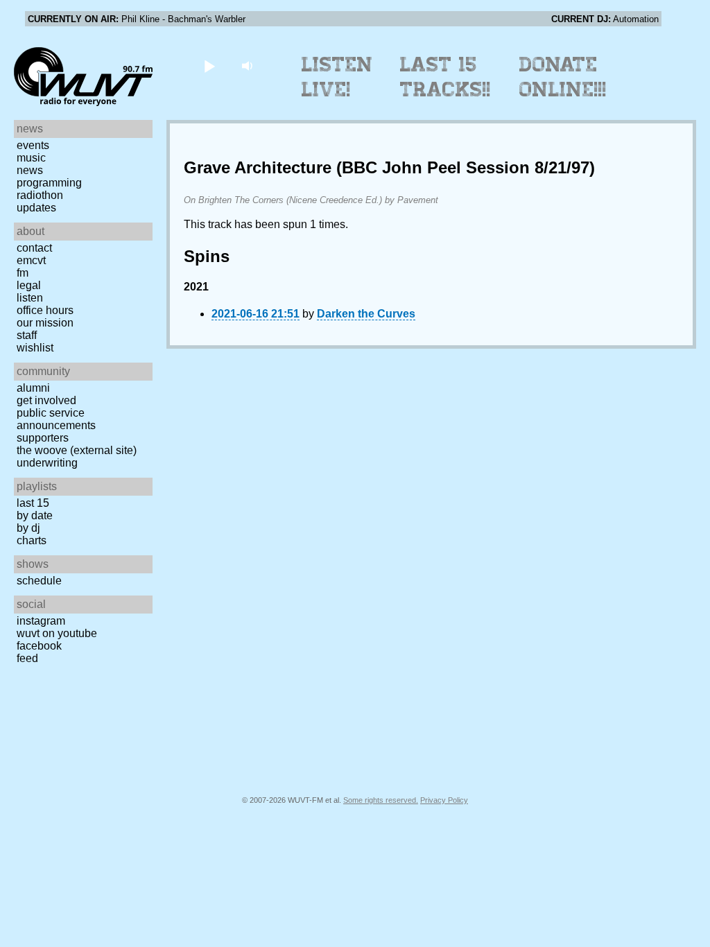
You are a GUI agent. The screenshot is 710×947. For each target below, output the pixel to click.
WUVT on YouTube (57, 633)
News (30, 170)
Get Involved (46, 400)
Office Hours (45, 310)
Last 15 (33, 503)
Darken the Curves (366, 314)
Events (33, 145)
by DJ (28, 528)
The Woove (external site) (77, 450)
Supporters (43, 438)
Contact (34, 248)
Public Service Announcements (56, 419)
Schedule (39, 581)
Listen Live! (337, 77)
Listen (30, 298)
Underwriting (47, 463)
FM (22, 273)
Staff (27, 335)
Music (31, 158)
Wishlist (35, 348)
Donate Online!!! (563, 77)
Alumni (33, 388)
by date (35, 515)
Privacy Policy (444, 800)
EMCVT (31, 260)
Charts (31, 540)
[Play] (209, 65)
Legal (29, 285)
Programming (49, 183)
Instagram (41, 621)
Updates (36, 208)
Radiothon (40, 195)
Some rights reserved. (380, 800)
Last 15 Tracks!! (445, 77)
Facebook (39, 646)
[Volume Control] (248, 65)
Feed (27, 658)
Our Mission (45, 323)
